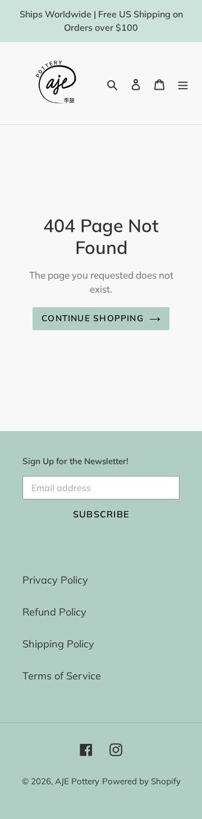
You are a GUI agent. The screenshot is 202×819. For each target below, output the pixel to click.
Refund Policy (54, 611)
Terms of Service (61, 675)
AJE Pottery (77, 781)
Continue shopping (93, 318)
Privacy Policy (55, 579)
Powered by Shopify (141, 781)
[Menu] (183, 83)
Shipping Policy (58, 643)
